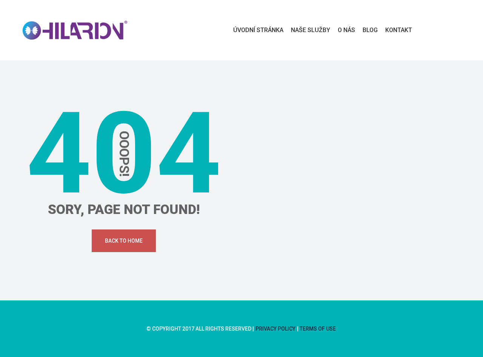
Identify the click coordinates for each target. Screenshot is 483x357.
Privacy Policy (275, 329)
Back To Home (124, 241)
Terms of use (318, 329)
